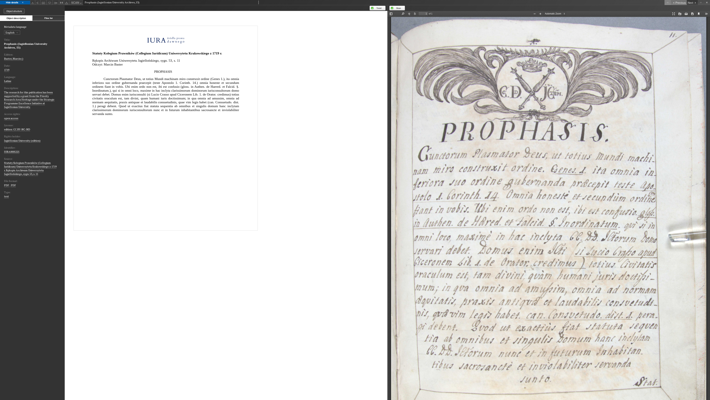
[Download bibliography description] (56, 2)
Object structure (14, 11)
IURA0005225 (11, 151)
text (6, 196)
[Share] (37, 2)
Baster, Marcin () (13, 58)
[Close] (707, 2)
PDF (6, 185)
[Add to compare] (43, 2)
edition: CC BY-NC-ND (17, 129)
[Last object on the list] (701, 2)
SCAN (75, 3)
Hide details (12, 2)
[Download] (32, 2)
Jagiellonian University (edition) (22, 140)
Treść (379, 8)
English (10, 32)
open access (11, 118)
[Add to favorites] (49, 2)
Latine (7, 81)
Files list (48, 18)
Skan (398, 8)
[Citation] (61, 2)
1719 (6, 70)
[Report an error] (66, 2)
